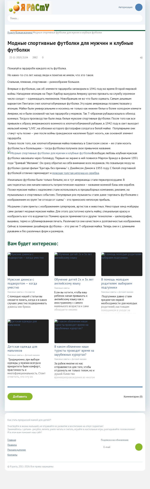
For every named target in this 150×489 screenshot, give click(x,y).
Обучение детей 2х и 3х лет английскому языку (74, 281)
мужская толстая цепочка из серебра (75, 173)
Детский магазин (125, 292)
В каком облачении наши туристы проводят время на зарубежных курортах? (74, 351)
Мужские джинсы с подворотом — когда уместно (22, 283)
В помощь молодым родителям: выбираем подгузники (116, 283)
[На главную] (29, 7)
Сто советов (30, 292)
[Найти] (138, 18)
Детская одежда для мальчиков (22, 349)
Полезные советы (15, 292)
